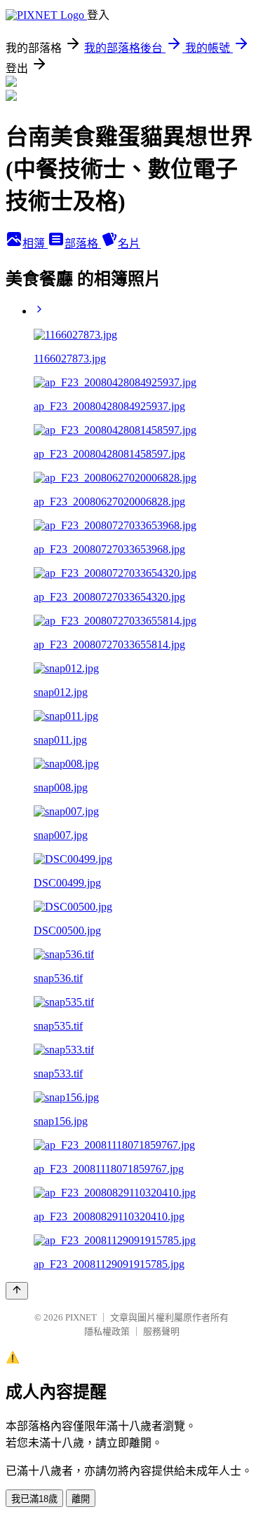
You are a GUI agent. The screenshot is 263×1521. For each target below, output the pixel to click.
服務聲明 (161, 1331)
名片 (129, 244)
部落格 (83, 244)
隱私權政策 (107, 1331)
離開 (81, 1499)
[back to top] (17, 1291)
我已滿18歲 (34, 1499)
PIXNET (81, 1317)
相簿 (35, 244)
